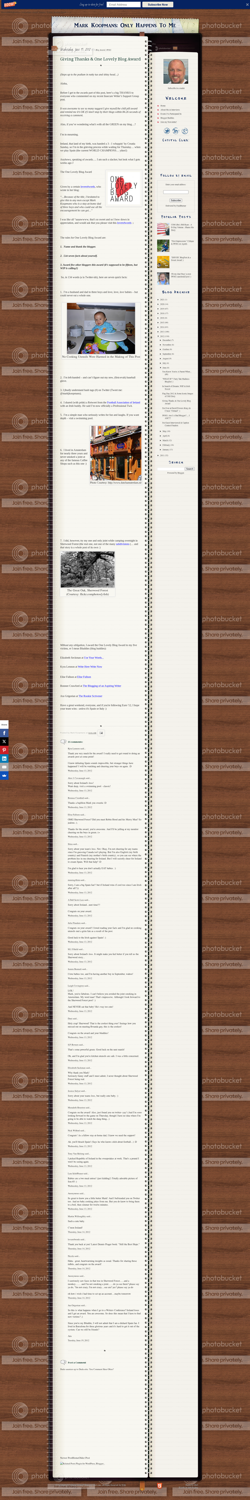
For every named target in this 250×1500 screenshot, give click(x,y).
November (167, 344)
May (165, 431)
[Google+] (184, 134)
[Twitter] (167, 134)
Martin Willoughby (77, 1216)
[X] (4, 741)
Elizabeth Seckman (77, 1067)
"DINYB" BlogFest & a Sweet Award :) (181, 258)
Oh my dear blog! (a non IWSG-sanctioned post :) (181, 275)
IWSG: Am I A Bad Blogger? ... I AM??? (176, 416)
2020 (162, 304)
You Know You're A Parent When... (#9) (176, 373)
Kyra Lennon (74, 748)
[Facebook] (4, 733)
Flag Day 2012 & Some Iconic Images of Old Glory (177, 394)
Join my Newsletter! (169, 121)
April (165, 435)
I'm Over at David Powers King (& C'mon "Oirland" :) (176, 409)
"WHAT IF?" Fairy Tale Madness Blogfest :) (175, 380)
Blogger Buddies (167, 117)
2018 (162, 313)
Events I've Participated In (171, 113)
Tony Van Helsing (76, 1153)
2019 (162, 308)
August (166, 358)
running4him (74, 880)
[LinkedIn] (175, 134)
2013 (162, 331)
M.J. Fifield (73, 949)
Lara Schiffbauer (75, 1173)
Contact (175, 48)
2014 (162, 327)
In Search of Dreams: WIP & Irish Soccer (176, 387)
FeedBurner (181, 205)
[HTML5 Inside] (160, 1485)
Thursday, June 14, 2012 (79, 1231)
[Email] (4, 767)
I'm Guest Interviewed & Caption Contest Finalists (175, 424)
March (165, 440)
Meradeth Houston (76, 1107)
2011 (162, 455)
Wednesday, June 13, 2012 (80, 770)
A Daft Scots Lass (76, 899)
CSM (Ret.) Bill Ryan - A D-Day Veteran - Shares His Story (182, 227)
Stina (70, 843)
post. (62, 99)
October (166, 349)
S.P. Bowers (73, 1044)
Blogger (181, 472)
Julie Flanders (74, 923)
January (166, 449)
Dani (70, 1018)
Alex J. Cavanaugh (76, 778)
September (167, 353)
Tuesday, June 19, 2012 (78, 1340)
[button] (92, 5)
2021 (162, 299)
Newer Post (66, 1457)
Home (75, 1457)
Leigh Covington (76, 985)
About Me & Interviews (170, 109)
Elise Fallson (74, 814)
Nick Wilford (74, 1130)
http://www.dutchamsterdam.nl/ (125, 482)
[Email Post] (100, 733)
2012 (162, 336)
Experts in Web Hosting (188, 1487)
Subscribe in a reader (176, 88)
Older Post (84, 1457)
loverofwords (74, 1239)
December (167, 340)
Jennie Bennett (75, 969)
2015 (162, 322)
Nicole (71, 1256)
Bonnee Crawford (76, 797)
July (164, 363)
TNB (123, 1484)
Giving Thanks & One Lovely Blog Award (176, 402)
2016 (162, 317)
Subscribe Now (158, 4)
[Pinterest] (4, 750)
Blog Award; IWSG (103, 49)
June (165, 367)
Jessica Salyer (74, 1090)
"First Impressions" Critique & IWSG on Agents (182, 242)
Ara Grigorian (74, 1305)
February (166, 444)
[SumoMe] (4, 775)
